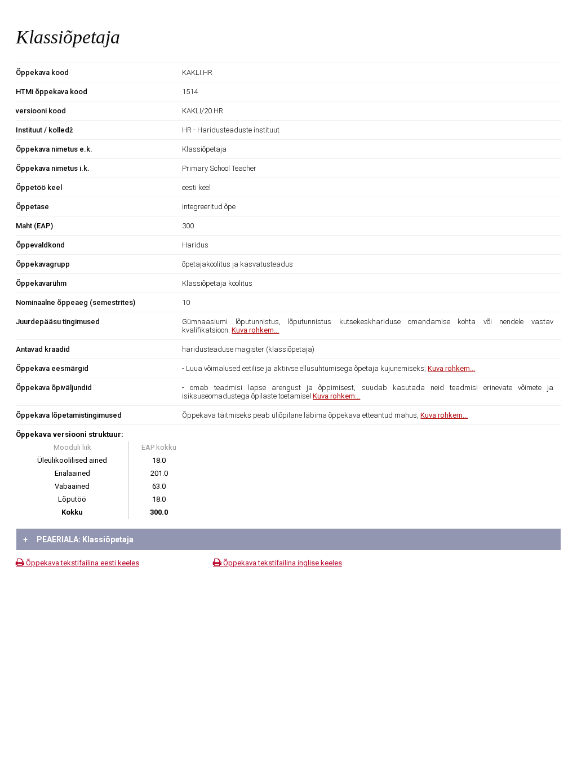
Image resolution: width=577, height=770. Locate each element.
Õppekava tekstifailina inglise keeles (281, 563)
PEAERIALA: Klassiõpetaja (78, 539)
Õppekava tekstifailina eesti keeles (81, 563)
